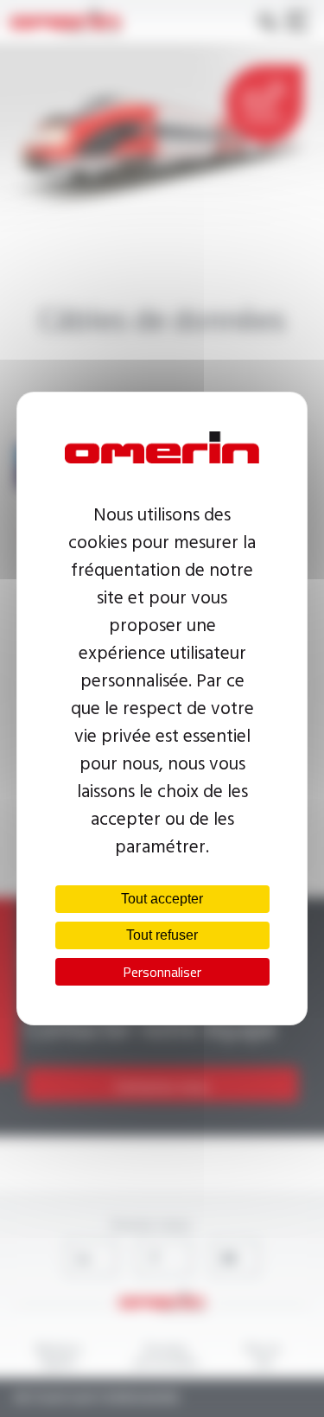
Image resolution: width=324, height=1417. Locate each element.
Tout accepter (162, 898)
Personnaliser (162, 971)
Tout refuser (162, 935)
